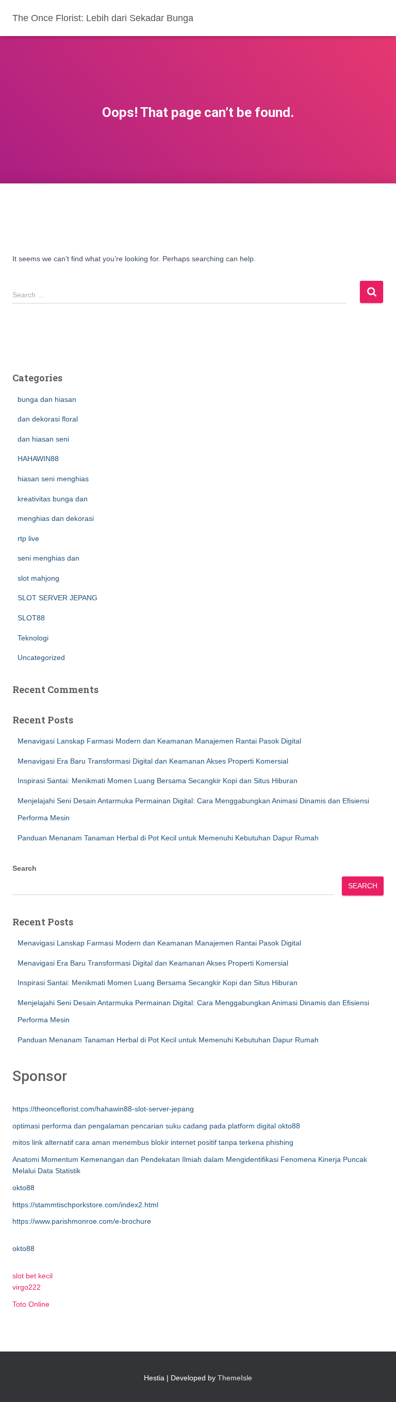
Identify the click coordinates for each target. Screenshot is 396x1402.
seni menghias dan (48, 558)
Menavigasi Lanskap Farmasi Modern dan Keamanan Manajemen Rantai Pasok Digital (159, 741)
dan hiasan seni (43, 439)
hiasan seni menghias (53, 479)
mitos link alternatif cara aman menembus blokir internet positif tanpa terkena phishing (152, 1142)
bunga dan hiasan (47, 399)
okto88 (23, 1188)
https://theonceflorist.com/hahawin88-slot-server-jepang (103, 1109)
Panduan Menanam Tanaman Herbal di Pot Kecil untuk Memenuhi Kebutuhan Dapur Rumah (168, 838)
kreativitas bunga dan (53, 499)
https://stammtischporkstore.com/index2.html (85, 1205)
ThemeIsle (235, 1378)
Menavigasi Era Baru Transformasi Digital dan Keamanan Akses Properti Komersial (153, 761)
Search (24, 868)
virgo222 (26, 1287)
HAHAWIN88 (38, 458)
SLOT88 (31, 618)
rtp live (28, 538)
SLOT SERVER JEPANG (57, 598)
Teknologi (33, 638)
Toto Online (31, 1304)
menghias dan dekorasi (56, 518)
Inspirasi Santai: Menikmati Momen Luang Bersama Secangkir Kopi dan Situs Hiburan (158, 780)
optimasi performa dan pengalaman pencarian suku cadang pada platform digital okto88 (156, 1126)
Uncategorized (41, 657)
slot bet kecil (32, 1276)
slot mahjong (38, 578)
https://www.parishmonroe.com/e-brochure (81, 1221)
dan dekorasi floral (48, 419)
